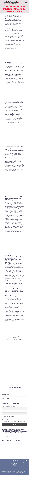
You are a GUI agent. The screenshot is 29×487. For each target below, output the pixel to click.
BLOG (14, 464)
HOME (12, 460)
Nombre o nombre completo (8, 406)
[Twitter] (23, 460)
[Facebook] (21, 460)
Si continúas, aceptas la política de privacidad (14, 421)
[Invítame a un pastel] (14, 370)
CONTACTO (14, 466)
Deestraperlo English (8, 419)
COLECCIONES (14, 463)
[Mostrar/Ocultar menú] (26, 3)
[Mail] (23, 463)
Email (3, 411)
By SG (21, 472)
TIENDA (14, 462)
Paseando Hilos (14, 33)
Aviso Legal (19, 471)
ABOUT (16, 460)
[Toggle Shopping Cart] (21, 3)
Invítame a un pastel (14, 387)
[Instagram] (26, 460)
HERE (21, 339)
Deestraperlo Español (9, 416)
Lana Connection (8, 263)
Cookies (16, 472)
